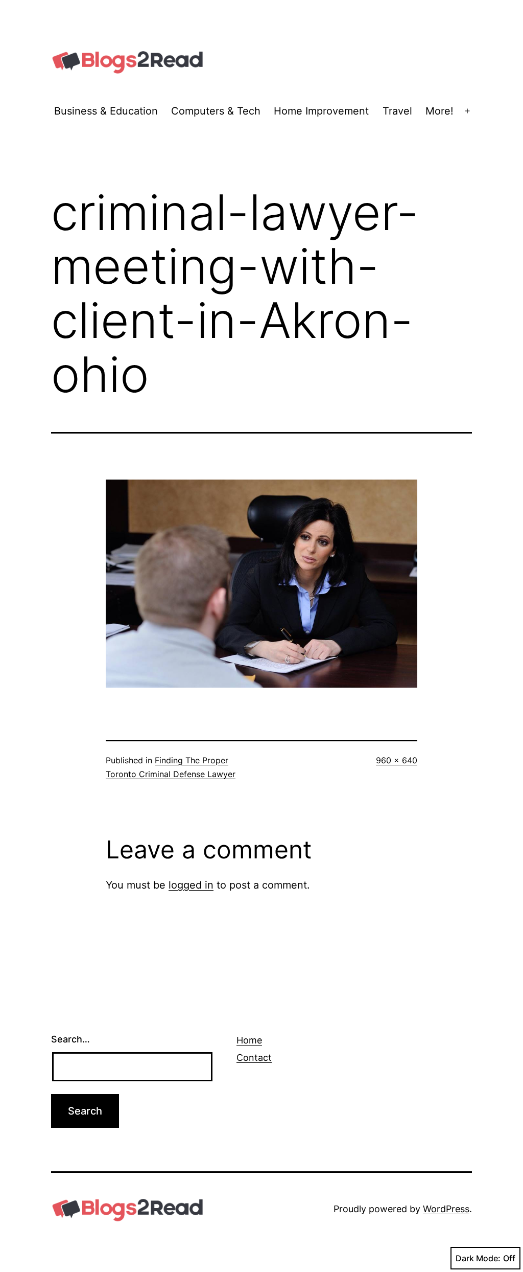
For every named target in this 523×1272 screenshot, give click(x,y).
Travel (397, 111)
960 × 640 (396, 760)
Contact (254, 1057)
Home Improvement (321, 111)
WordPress (446, 1208)
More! (439, 111)
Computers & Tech (215, 111)
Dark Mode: (478, 1258)
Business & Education (106, 111)
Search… (70, 1039)
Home (249, 1040)
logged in (191, 885)
